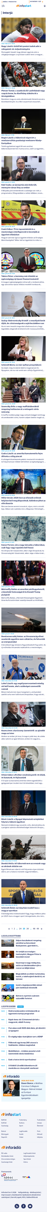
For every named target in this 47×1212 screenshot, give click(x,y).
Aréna (26, 1162)
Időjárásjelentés (29, 1156)
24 (20, 929)
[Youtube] (30, 1206)
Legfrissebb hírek (29, 1153)
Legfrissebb (23, 1131)
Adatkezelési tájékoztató (21, 1195)
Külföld (3, 1123)
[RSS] (17, 1206)
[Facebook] (23, 1206)
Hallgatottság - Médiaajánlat (29, 1192)
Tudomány (23, 1120)
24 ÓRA (20, 1007)
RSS (23, 1197)
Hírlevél (39, 1134)
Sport (21, 1126)
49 (38, 929)
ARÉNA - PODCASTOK (9, 2)
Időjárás (40, 1137)
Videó (21, 1137)
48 (34, 929)
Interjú (39, 1123)
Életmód (40, 1126)
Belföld (3, 1120)
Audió (21, 1134)
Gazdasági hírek (6, 1162)
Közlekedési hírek (7, 1156)
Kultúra (21, 1123)
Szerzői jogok (16, 1197)
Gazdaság (4, 1126)
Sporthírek (27, 1159)
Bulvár (3, 1131)
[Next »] (41, 928)
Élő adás (4, 1153)
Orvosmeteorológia (8, 1159)
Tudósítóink (41, 1120)
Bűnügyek (4, 1134)
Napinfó (4, 1137)
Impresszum (6, 1195)
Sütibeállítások (32, 1197)
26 (27, 929)
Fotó (38, 1131)
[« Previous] (9, 928)
